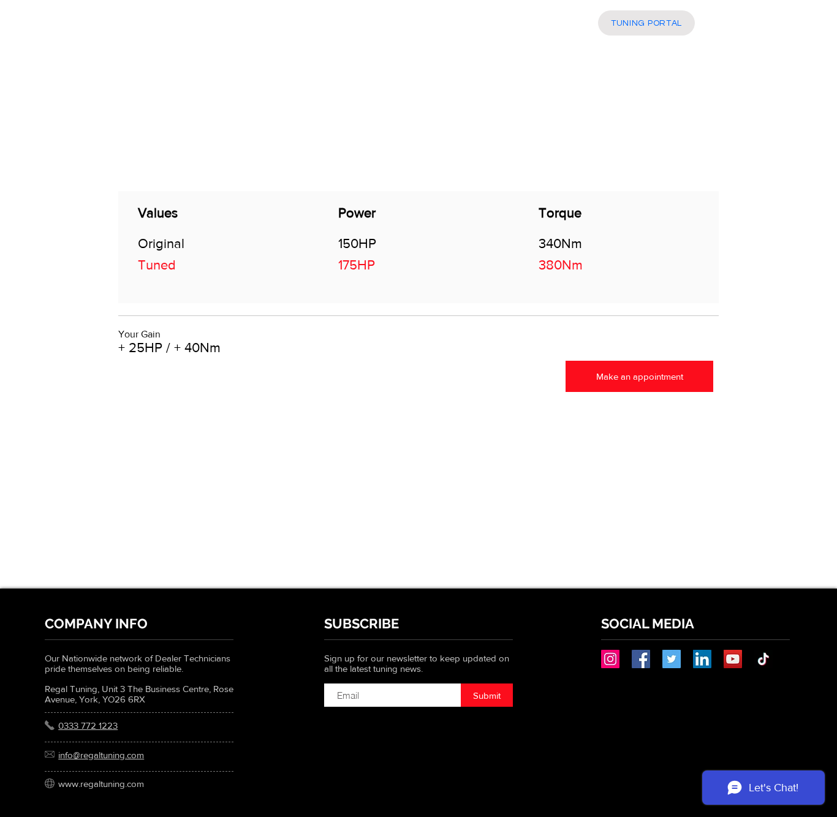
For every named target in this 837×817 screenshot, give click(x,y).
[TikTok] (763, 659)
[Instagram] (610, 659)
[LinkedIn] (702, 659)
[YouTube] (733, 659)
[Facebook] (641, 659)
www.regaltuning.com (101, 783)
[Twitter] (671, 659)
